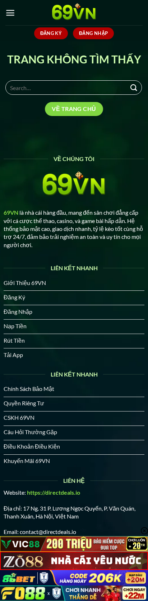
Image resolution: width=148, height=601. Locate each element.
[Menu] (10, 12)
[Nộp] (134, 87)
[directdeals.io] (74, 12)
